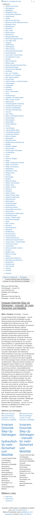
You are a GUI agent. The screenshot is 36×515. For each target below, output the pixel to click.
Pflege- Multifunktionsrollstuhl (15, 163)
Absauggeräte (10, 8)
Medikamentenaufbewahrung (15, 142)
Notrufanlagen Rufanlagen (14, 150)
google (13, 510)
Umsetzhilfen (10, 246)
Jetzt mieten (9, 114)
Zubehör (8, 268)
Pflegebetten (10, 169)
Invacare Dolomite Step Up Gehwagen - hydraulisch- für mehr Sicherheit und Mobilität (10, 439)
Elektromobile (10, 63)
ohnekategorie (10, 152)
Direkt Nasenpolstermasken (14, 51)
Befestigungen (10, 26)
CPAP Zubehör (10, 49)
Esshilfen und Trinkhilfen (13, 75)
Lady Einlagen (10, 128)
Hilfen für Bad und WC (13, 100)
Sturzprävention (11, 234)
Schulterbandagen (11, 215)
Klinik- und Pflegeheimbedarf (15, 116)
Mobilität (8, 144)
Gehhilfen (9, 87)
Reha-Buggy (9, 177)
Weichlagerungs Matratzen (14, 260)
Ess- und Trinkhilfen (12, 73)
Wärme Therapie (11, 254)
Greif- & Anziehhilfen (12, 91)
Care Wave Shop (11, 41)
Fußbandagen (10, 83)
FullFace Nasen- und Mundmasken (17, 81)
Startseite (9, 273)
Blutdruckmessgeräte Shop (14, 39)
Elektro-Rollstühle (11, 61)
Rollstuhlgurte (10, 201)
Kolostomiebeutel (11, 124)
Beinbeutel (9, 28)
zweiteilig (8, 270)
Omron (8, 154)
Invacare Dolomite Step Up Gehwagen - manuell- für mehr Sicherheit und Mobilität (27, 437)
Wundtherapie (10, 264)
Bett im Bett (9, 30)
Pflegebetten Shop (11, 171)
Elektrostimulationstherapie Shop (16, 65)
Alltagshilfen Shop (11, 12)
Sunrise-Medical (11, 236)
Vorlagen (8, 250)
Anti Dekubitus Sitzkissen (13, 14)
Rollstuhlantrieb (10, 199)
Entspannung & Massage (13, 69)
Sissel (7, 221)
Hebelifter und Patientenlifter (15, 97)
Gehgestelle (9, 85)
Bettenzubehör (10, 32)
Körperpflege (10, 122)
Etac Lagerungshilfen (12, 77)
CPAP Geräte (10, 45)
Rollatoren (9, 189)
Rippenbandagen (11, 181)
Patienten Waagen (11, 158)
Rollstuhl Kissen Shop (12, 195)
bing (17, 510)
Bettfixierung (9, 35)
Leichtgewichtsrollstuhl (13, 132)
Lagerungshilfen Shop (12, 130)
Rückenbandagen (11, 203)
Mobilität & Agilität (11, 146)
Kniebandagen (10, 118)
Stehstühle (9, 230)
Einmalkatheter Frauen (13, 57)
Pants (7, 156)
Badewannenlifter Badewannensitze (17, 22)
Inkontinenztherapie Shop (14, 110)
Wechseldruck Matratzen (13, 258)
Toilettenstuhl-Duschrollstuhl (14, 240)
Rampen (8, 175)
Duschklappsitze (11, 53)
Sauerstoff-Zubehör (12, 207)
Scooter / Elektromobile (13, 217)
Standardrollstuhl (11, 228)
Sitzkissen (9, 225)
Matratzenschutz (11, 140)
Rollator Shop (10, 185)
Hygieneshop (10, 102)
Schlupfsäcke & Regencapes (15, 213)
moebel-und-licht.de (25, 514)
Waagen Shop (10, 252)
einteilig (8, 59)
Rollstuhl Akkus (10, 193)
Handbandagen (10, 95)
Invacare (8, 112)
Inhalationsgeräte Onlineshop (15, 104)
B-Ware (8, 18)
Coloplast (8, 43)
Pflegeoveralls (10, 173)
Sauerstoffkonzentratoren (14, 209)
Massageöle (9, 138)
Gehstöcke (9, 89)
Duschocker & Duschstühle (14, 55)
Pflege (8, 160)
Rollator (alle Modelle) (12, 183)
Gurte (7, 93)
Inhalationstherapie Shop (13, 106)
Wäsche (8, 256)
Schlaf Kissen (10, 211)
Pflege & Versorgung (12, 167)
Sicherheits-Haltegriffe (12, 219)
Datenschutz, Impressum (10, 500)
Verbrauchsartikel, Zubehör (14, 248)
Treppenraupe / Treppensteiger (15, 242)
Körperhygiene (10, 120)
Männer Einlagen (11, 136)
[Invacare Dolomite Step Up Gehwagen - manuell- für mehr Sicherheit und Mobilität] (27, 416)
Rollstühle (9, 191)
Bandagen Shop (11, 24)
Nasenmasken (10, 148)
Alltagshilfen (9, 10)
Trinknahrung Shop (12, 244)
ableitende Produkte (12, 6)
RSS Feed (9, 497)
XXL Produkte (10, 266)
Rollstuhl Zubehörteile (12, 197)
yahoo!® (24, 510)
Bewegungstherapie (12, 37)
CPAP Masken (10, 47)
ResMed (8, 179)
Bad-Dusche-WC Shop (13, 20)
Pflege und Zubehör (12, 165)
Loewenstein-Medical (12, 134)
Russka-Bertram (11, 205)
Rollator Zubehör (11, 187)
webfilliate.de (25, 512)
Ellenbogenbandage (12, 67)
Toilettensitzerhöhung (12, 238)
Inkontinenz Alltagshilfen (13, 108)
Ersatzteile (9, 71)
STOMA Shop (10, 232)
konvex (8, 126)
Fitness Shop (10, 79)
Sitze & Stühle (10, 223)
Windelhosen (10, 262)
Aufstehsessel (10, 16)
